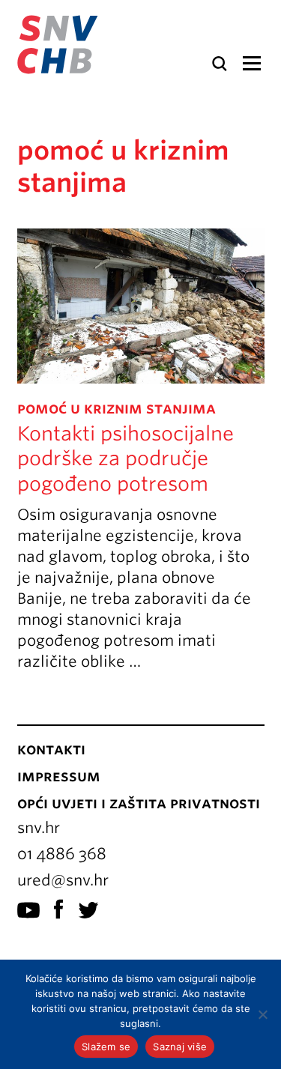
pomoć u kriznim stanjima (116, 408)
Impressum (58, 776)
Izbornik (251, 64)
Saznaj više (180, 1047)
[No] (262, 1014)
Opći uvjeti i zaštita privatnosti (138, 803)
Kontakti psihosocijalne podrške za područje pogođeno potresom (125, 459)
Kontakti (51, 749)
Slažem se (106, 1047)
